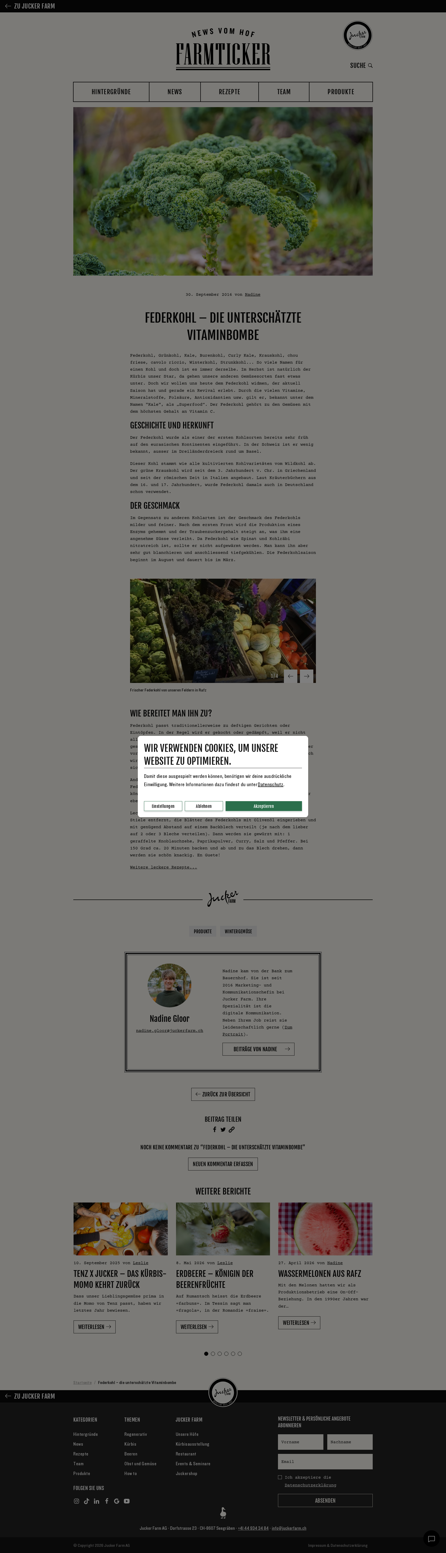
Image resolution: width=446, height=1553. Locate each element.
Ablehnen (204, 806)
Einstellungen (163, 806)
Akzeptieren (264, 806)
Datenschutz (270, 784)
